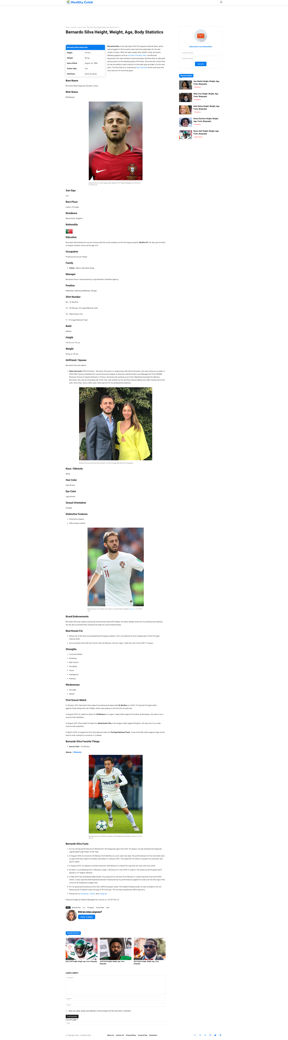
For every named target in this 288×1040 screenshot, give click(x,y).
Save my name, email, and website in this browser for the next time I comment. (100, 1011)
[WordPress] (220, 1035)
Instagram (103, 894)
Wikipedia (77, 752)
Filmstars (197, 87)
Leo (84, 907)
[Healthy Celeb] (79, 2)
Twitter (92, 894)
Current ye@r (72, 1020)
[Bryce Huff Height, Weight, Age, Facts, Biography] (82, 949)
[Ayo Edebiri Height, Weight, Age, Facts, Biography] (185, 85)
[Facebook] (195, 1035)
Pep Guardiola (142, 67)
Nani (144, 55)
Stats (107, 907)
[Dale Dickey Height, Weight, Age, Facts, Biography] (185, 109)
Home (68, 27)
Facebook (84, 894)
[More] (142, 39)
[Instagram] (200, 1035)
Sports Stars (82, 27)
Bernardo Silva (76, 907)
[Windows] (215, 1035)
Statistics (74, 27)
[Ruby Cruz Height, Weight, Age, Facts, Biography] (185, 97)
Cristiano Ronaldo (135, 55)
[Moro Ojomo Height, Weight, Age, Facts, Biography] (150, 949)
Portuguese (90, 907)
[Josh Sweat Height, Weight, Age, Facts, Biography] (116, 949)
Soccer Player (100, 907)
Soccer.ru (132, 609)
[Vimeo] (210, 1035)
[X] (205, 1035)
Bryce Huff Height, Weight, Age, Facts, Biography (81, 961)
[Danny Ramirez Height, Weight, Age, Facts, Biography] (185, 122)
